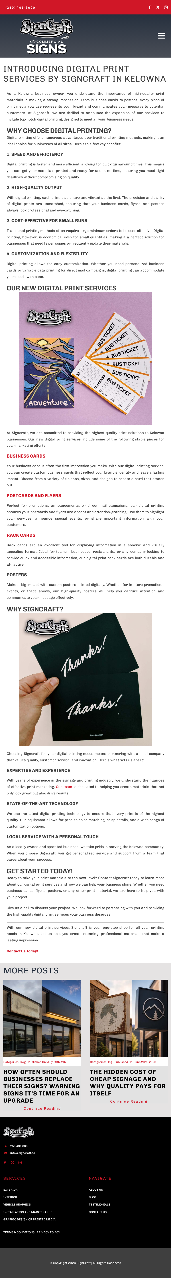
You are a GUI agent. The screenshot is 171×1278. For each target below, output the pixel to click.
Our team (64, 787)
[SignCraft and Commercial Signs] (46, 18)
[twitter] (158, 7)
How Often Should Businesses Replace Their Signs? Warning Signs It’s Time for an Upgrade (41, 1086)
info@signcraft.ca (22, 1153)
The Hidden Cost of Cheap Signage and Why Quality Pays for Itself (128, 1082)
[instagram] (166, 7)
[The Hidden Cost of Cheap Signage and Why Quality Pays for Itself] (129, 982)
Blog (23, 1062)
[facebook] (150, 7)
